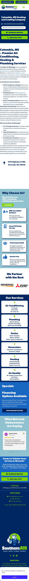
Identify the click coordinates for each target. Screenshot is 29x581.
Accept (14, 577)
